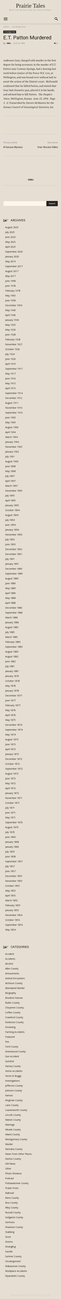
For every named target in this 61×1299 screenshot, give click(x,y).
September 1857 (14, 861)
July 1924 (10, 354)
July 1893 (10, 539)
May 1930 (10, 329)
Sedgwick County (14, 1217)
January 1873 (12, 754)
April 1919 (10, 363)
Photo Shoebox (13, 1173)
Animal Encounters (15, 978)
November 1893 (13, 534)
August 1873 (11, 739)
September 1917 (14, 368)
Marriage (10, 1124)
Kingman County (14, 1100)
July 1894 (10, 519)
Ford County (11, 1046)
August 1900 (11, 461)
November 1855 (13, 880)
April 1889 (10, 593)
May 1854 (10, 929)
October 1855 (12, 885)
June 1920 (10, 358)
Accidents (10, 958)
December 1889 (13, 568)
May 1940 (10, 310)
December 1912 (13, 398)
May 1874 (10, 734)
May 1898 (10, 471)
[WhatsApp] (29, 50)
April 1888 (10, 602)
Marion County (13, 1119)
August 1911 (11, 402)
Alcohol (9, 963)
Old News (10, 1163)
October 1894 (12, 510)
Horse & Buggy (13, 1075)
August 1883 (11, 651)
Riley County (11, 1207)
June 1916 (10, 378)
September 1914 (14, 393)
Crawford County (14, 1017)
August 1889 (11, 578)
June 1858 (10, 856)
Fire (7, 1041)
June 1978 (10, 285)
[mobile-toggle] (5, 19)
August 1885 (11, 627)
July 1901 (10, 456)
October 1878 (12, 680)
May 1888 (10, 598)
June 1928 (10, 334)
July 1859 (10, 851)
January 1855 (12, 910)
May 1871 (10, 817)
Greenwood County (15, 1051)
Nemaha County (13, 1149)
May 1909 (10, 422)
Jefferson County (14, 1085)
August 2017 (11, 271)
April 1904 (10, 432)
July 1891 (10, 558)
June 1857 (10, 871)
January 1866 (12, 846)
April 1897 (10, 480)
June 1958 (10, 300)
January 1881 (12, 671)
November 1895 (13, 490)
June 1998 (10, 280)
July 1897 (10, 476)
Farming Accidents (15, 1031)
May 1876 (10, 710)
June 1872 (10, 778)
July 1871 (10, 807)
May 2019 (10, 261)
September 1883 (14, 646)
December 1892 (13, 549)
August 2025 (11, 227)
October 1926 (12, 349)
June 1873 (10, 744)
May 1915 (10, 383)
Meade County (13, 1129)
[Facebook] (6, 50)
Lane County (12, 1105)
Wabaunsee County (15, 1266)
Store (8, 1236)
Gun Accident (12, 1056)
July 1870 (10, 832)
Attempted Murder (15, 988)
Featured (10, 1036)
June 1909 (10, 417)
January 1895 (12, 505)
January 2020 (12, 256)
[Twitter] (14, 50)
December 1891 (13, 554)
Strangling (10, 1246)
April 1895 (10, 500)
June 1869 (10, 837)
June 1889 (10, 583)
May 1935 (10, 324)
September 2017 (14, 266)
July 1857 (10, 866)
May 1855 (10, 890)
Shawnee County (14, 1227)
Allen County (11, 968)
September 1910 (14, 412)
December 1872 (13, 758)
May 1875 (10, 719)
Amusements (12, 973)
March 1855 (11, 900)
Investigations (12, 1080)
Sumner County (13, 1256)
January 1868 (12, 841)
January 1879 (12, 676)
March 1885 (11, 637)
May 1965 (10, 295)
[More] (36, 50)
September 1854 (14, 924)
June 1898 (10, 466)
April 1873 (10, 749)
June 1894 (10, 524)
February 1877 (12, 705)
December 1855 (13, 876)
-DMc (8, 43)
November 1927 (13, 344)
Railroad (9, 1192)
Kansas (9, 1095)
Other (8, 1168)
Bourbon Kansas (14, 997)
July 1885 (10, 632)
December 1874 (13, 724)
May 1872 (10, 783)
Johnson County (13, 1090)
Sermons (10, 1222)
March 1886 (11, 617)
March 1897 (11, 485)
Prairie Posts (12, 1188)
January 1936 (12, 319)
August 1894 (11, 515)
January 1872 (12, 793)
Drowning (10, 1027)
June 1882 (10, 661)
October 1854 (12, 919)
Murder (9, 1144)
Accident (9, 953)
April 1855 (10, 895)
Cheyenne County (14, 1007)
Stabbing (9, 1231)
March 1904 (11, 437)
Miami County (12, 1134)
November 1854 (13, 915)
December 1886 (13, 607)
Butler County (12, 1002)
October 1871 (12, 802)
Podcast (9, 1178)
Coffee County (12, 1012)
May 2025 (10, 241)
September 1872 (14, 768)
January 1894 (12, 529)
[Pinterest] (21, 50)
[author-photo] (30, 175)
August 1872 (11, 773)
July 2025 (10, 232)
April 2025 (10, 246)
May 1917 (10, 373)
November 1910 (13, 407)
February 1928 (12, 339)
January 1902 (12, 451)
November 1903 (13, 446)
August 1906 (11, 427)
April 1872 (10, 788)
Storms (9, 1241)
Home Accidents (13, 1071)
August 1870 (11, 827)
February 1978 (12, 290)
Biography (10, 992)
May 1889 (10, 588)
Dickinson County (14, 1022)
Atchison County (13, 983)
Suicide (9, 1251)
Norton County (13, 1158)
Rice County (11, 1202)
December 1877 (13, 695)
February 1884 (12, 641)
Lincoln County (13, 1114)
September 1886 (14, 612)
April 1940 (10, 315)
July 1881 (10, 666)
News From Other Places (18, 1153)
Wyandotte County (15, 1275)
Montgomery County (16, 1139)
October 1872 (12, 763)
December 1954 (13, 305)
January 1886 (12, 622)
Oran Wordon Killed (47, 147)
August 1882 (11, 656)
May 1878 (10, 685)
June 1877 (10, 700)
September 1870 (14, 822)
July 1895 (10, 495)
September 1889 (14, 573)
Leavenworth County (16, 1110)
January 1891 (12, 563)
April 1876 (10, 715)
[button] (56, 19)
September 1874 (14, 729)
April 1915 (10, 388)
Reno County (12, 1197)
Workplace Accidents (16, 1270)
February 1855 (12, 905)
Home (6, 26)
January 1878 (12, 690)
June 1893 (10, 544)
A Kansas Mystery (13, 147)
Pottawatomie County (16, 1183)
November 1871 (13, 797)
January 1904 (12, 441)
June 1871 (10, 812)
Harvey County (13, 1066)
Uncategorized (19, 26)
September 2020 (14, 251)
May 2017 (10, 276)
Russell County (13, 1212)
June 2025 (10, 237)
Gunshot (9, 1061)
